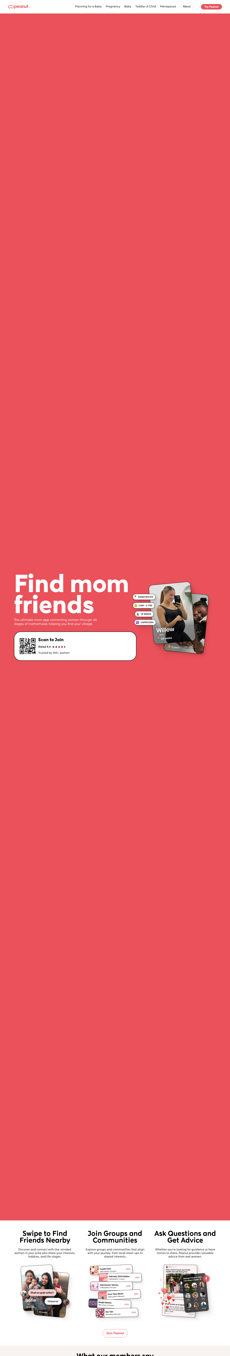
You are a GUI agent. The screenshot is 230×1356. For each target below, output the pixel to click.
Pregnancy (113, 6)
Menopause (168, 6)
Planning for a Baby (88, 6)
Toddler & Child (145, 6)
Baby (127, 6)
